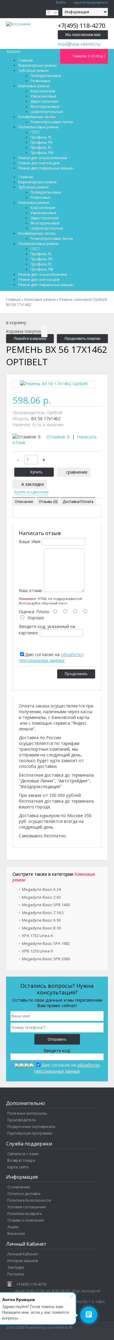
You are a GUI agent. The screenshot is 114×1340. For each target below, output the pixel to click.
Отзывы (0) (48, 501)
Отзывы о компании (25, 1220)
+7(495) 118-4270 (31, 1284)
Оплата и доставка (23, 1193)
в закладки (33, 484)
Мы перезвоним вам (82, 35)
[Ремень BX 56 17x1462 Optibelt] (54, 385)
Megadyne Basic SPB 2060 (46, 959)
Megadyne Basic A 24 (41, 889)
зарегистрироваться (91, 2)
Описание (24, 501)
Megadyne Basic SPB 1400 (46, 904)
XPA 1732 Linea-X (37, 935)
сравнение (77, 472)
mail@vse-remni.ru (79, 44)
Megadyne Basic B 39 (41, 928)
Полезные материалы (27, 1113)
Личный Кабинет (22, 1254)
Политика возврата (24, 1213)
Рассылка (15, 1274)
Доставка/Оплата (78, 501)
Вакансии (16, 1233)
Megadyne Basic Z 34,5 (43, 912)
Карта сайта (18, 1167)
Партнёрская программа (29, 1133)
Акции (13, 1226)
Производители (21, 1120)
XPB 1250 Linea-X (37, 951)
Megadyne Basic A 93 (41, 920)
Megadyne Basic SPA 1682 (46, 943)
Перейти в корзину (30, 339)
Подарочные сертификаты (31, 1126)
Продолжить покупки (82, 339)
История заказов (22, 1260)
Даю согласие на (51, 657)
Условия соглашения (26, 1207)
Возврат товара (21, 1160)
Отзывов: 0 (58, 437)
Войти (61, 2)
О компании (18, 1187)
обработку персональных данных (51, 657)
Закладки (15, 1267)
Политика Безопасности (29, 1200)
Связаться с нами (23, 1153)
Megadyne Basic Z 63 (41, 897)
